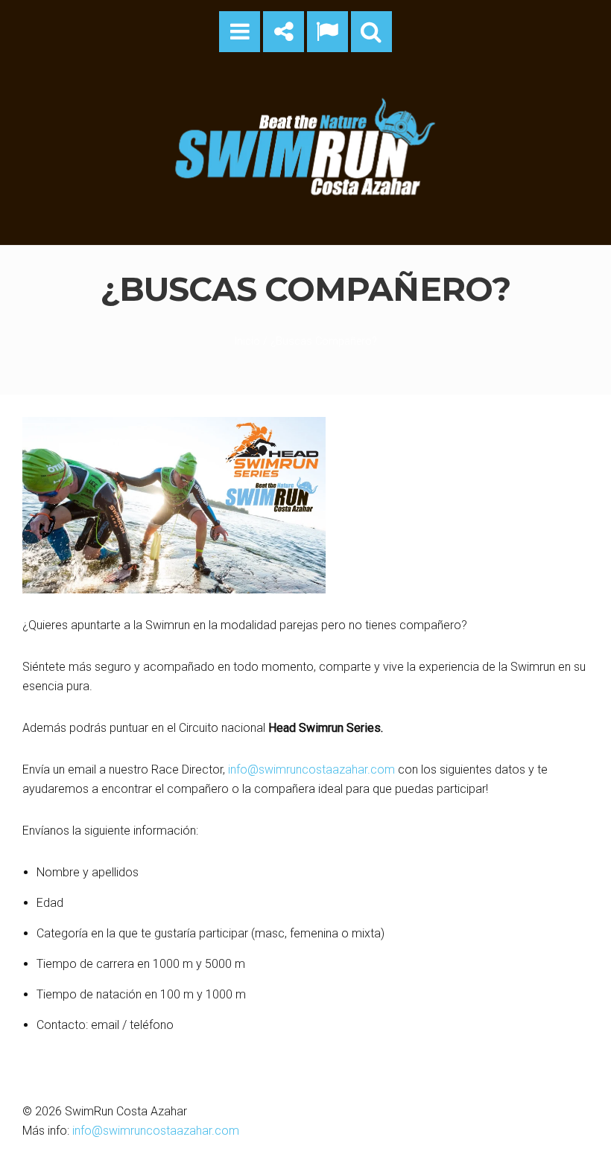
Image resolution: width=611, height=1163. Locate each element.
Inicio (247, 341)
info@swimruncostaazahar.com (311, 769)
